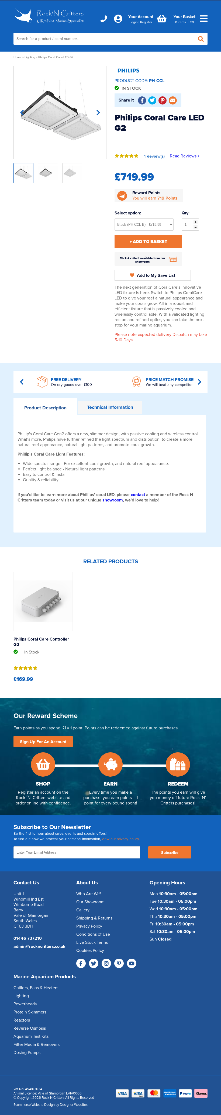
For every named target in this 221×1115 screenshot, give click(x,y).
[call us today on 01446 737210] (104, 19)
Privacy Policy (89, 926)
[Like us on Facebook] (81, 963)
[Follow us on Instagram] (106, 963)
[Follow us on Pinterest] (119, 963)
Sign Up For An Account (43, 742)
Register (146, 22)
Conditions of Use (93, 934)
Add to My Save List (156, 275)
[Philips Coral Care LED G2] (60, 112)
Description (45, 408)
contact (138, 494)
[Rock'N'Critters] (49, 25)
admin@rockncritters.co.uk (39, 946)
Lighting (30, 57)
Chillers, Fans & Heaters (35, 988)
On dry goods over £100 (71, 384)
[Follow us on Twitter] (93, 963)
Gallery (82, 910)
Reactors (21, 1020)
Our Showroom (90, 902)
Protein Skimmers (29, 1012)
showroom (112, 500)
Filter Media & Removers (36, 1044)
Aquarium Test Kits (31, 1036)
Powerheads (25, 1004)
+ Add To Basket (148, 241)
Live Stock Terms (92, 942)
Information (110, 407)
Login (134, 22)
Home (17, 57)
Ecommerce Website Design (34, 1105)
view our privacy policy (120, 839)
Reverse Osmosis (29, 1028)
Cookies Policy (90, 950)
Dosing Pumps (26, 1052)
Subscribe (169, 852)
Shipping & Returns (94, 918)
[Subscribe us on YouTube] (131, 963)
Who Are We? (88, 894)
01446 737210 (27, 938)
